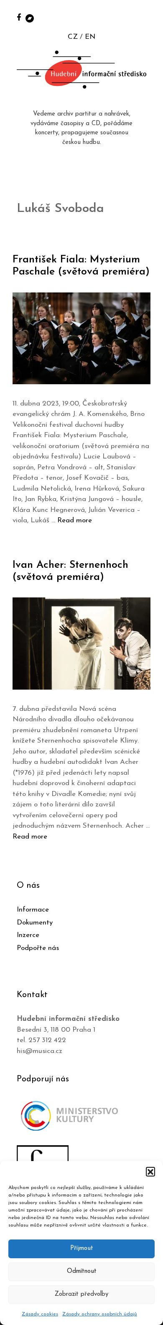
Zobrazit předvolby (81, 1294)
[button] (150, 1171)
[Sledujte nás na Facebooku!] (19, 16)
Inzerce (28, 935)
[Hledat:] (147, 17)
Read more (74, 520)
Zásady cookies (40, 1314)
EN (90, 36)
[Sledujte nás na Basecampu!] (29, 17)
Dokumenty (35, 922)
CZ (73, 36)
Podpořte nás (38, 948)
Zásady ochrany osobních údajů (99, 1314)
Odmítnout (82, 1271)
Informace (33, 909)
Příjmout (81, 1248)
